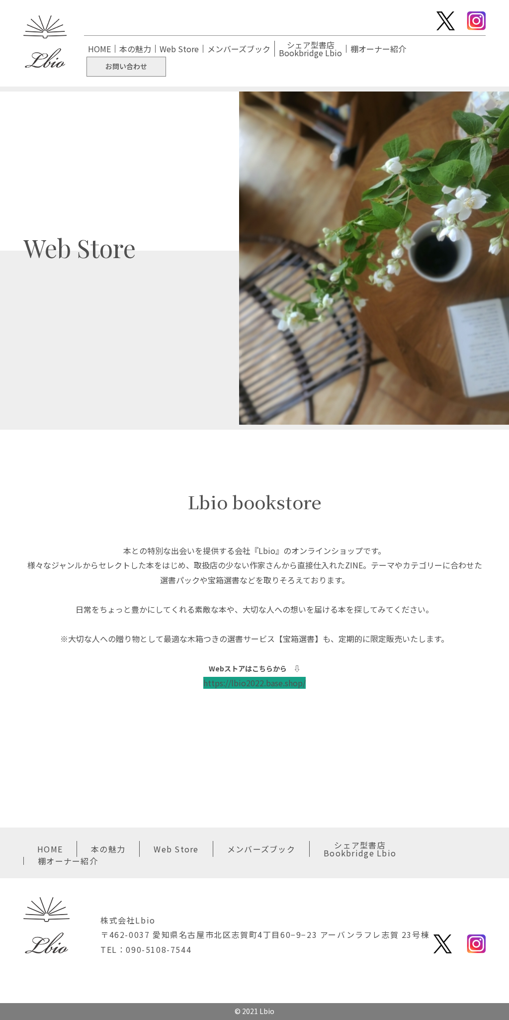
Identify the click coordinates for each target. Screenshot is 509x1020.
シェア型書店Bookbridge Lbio (310, 49)
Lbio (266, 1011)
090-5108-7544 (158, 949)
